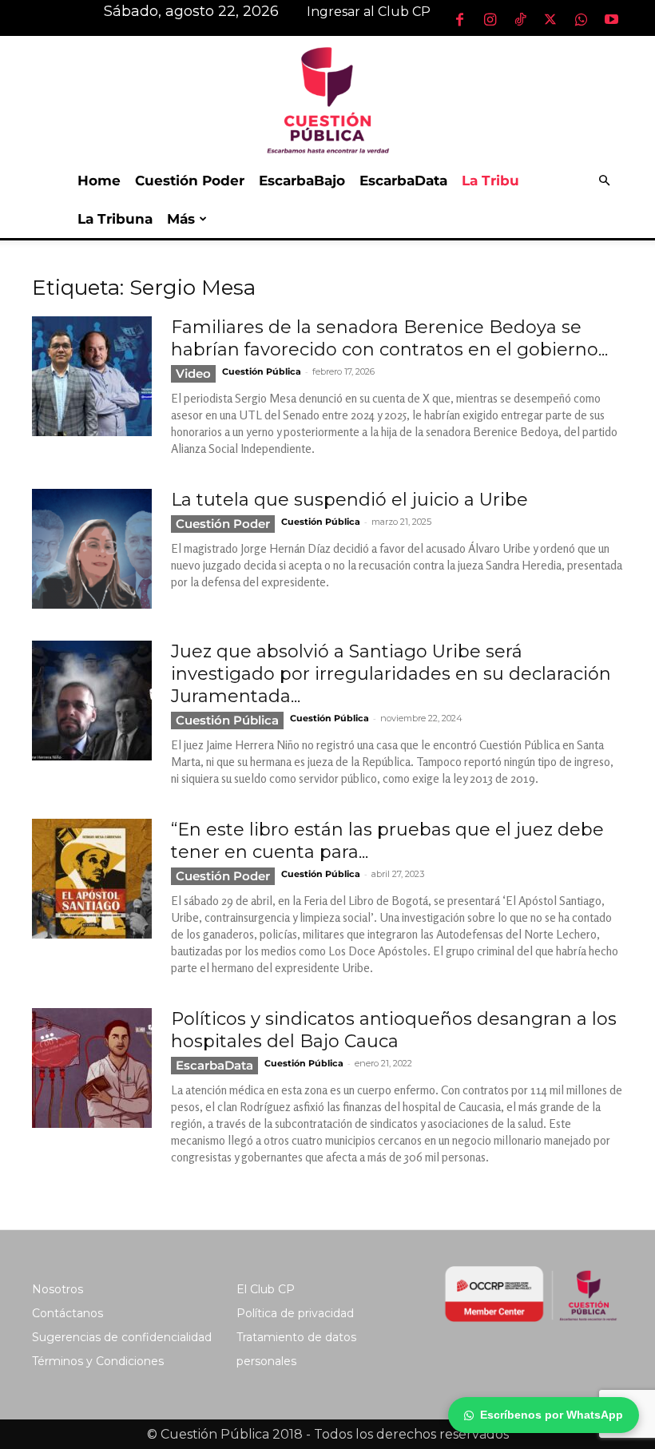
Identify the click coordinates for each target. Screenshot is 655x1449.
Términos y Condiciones (98, 1361)
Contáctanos (67, 1313)
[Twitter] (550, 19)
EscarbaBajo (302, 181)
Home (99, 181)
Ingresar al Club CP (369, 11)
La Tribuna (115, 219)
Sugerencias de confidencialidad (122, 1337)
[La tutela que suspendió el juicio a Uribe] (92, 549)
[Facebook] (459, 19)
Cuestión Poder (189, 181)
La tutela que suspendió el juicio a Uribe (349, 499)
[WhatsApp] (581, 19)
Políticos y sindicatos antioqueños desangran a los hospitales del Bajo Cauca (394, 1030)
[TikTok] (520, 19)
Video (193, 373)
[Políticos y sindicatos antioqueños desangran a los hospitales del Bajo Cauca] (92, 1068)
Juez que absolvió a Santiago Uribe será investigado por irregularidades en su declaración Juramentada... (391, 674)
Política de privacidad (295, 1313)
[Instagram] (490, 19)
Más (181, 219)
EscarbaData (403, 181)
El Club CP (265, 1289)
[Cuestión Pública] (327, 98)
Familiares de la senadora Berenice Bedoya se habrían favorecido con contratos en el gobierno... (389, 338)
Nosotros (57, 1289)
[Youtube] (611, 19)
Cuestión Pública (261, 371)
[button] (604, 181)
